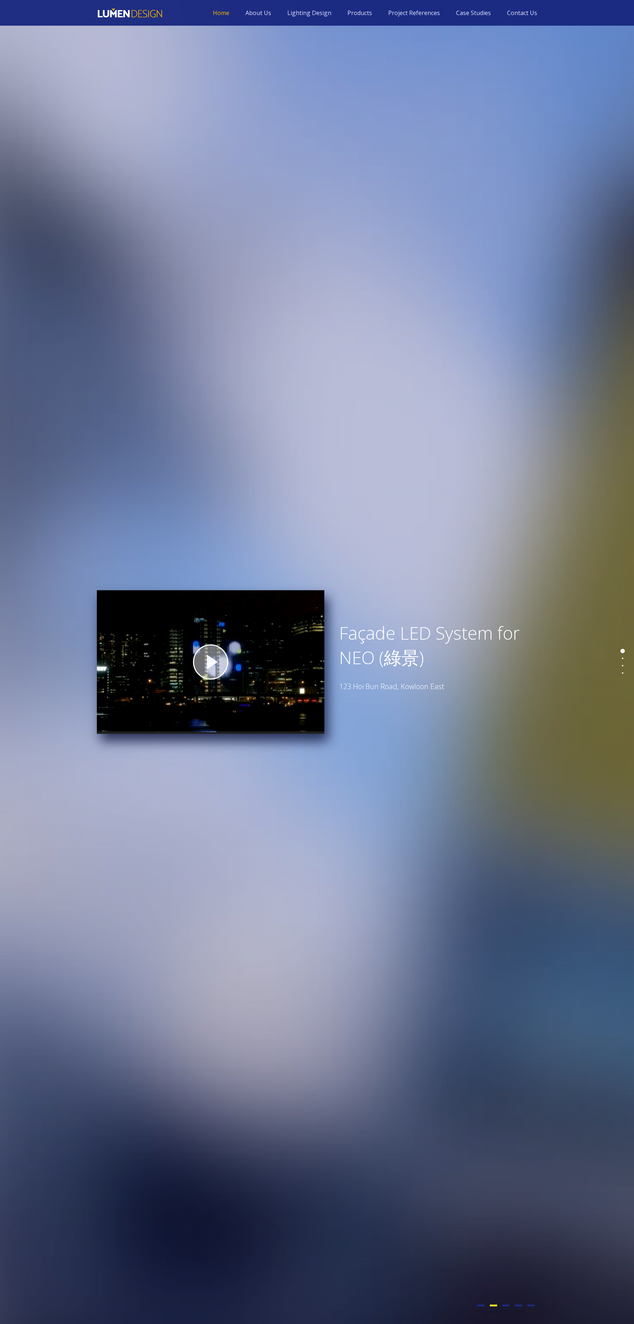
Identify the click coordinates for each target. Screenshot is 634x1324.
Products (359, 13)
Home (221, 13)
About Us (258, 13)
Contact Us (522, 13)
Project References (414, 13)
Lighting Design (309, 13)
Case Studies (473, 13)
